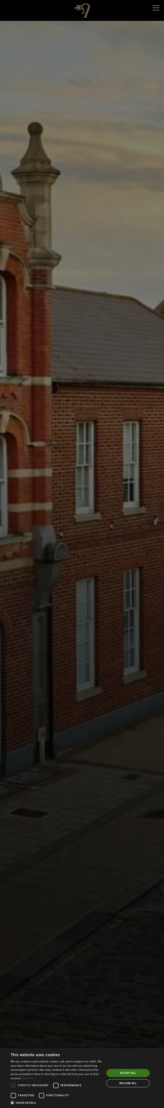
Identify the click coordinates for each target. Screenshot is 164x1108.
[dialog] (82, 1078)
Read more (29, 1078)
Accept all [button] (128, 1073)
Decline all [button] (128, 1083)
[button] (56, 1103)
